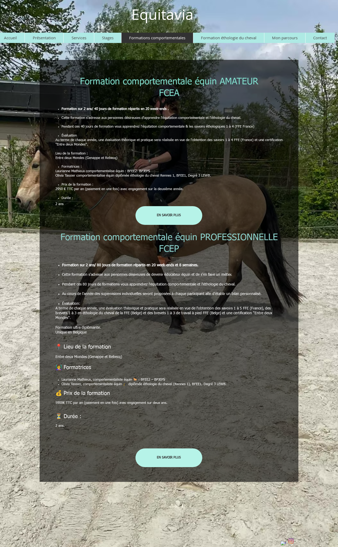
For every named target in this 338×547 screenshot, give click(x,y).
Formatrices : (72, 166)
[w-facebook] (283, 543)
